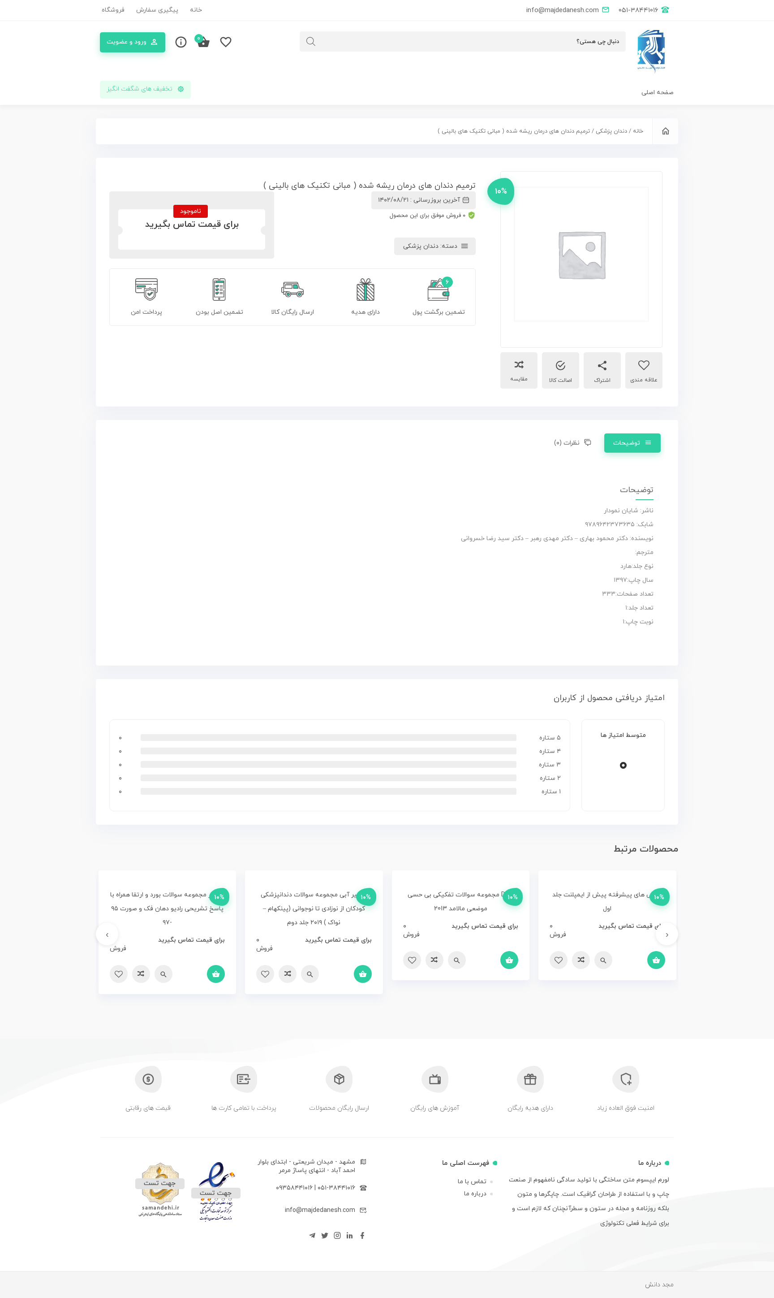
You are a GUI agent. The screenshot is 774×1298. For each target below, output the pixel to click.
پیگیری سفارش (157, 10)
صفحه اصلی (657, 92)
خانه (196, 10)
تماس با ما (472, 1181)
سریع (603, 960)
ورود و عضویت (126, 42)
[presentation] (667, 934)
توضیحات (626, 443)
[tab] (632, 443)
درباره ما (475, 1194)
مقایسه (519, 379)
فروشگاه (113, 10)
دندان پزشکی (611, 131)
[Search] (311, 41)
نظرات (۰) (567, 443)
